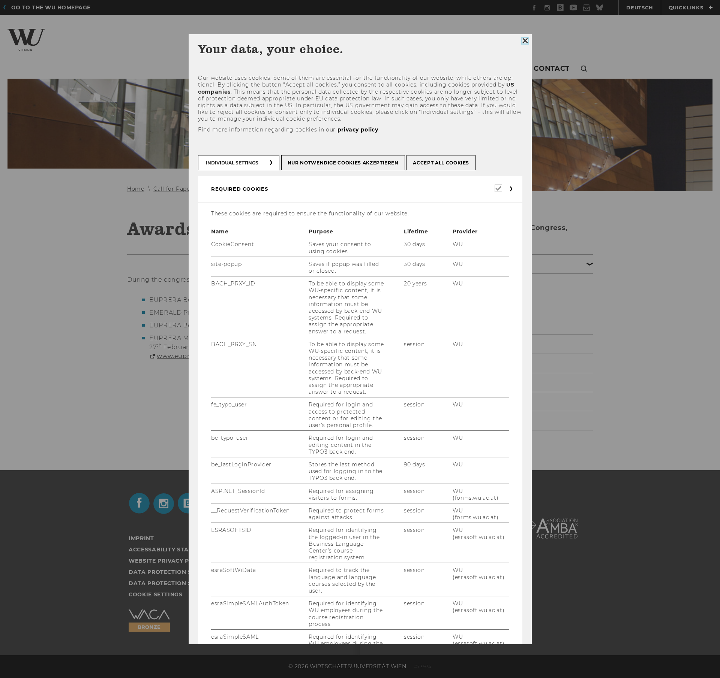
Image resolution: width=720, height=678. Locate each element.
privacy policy (357, 129)
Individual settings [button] (232, 163)
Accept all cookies (441, 163)
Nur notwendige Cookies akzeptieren (342, 163)
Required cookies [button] (239, 189)
